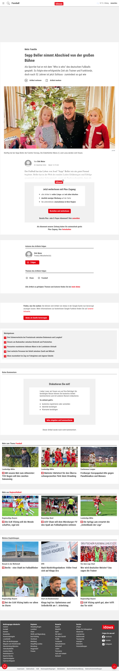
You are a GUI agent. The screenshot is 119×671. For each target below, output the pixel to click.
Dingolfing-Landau (36, 644)
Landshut (34, 629)
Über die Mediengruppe (10, 641)
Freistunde (58, 641)
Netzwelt (58, 656)
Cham (31, 278)
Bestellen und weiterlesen (59, 211)
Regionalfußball (15, 492)
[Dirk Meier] (29, 163)
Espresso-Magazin (9, 661)
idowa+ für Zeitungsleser (84, 629)
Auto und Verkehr (60, 653)
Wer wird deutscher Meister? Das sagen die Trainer (96, 569)
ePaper (78, 627)
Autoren (5, 627)
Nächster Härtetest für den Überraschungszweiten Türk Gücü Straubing (59, 474)
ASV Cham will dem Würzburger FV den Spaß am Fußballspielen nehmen (59, 523)
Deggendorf (34, 649)
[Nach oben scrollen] (114, 666)
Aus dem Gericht (60, 636)
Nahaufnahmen (60, 644)
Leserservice (80, 634)
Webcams (79, 644)
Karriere (5, 632)
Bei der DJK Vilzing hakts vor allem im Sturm (20, 604)
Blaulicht (58, 629)
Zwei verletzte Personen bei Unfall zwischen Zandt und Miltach (30, 351)
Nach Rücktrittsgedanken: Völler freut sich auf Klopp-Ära (59, 569)
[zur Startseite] (109, 626)
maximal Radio (8, 651)
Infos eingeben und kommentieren (59, 420)
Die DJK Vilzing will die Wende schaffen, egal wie (18, 523)
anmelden (76, 218)
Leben (57, 649)
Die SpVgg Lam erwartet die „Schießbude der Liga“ (95, 523)
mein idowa (76, 287)
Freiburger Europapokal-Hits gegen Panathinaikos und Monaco (97, 474)
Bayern (57, 627)
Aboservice (79, 632)
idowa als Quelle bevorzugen (36, 318)
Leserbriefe (6, 639)
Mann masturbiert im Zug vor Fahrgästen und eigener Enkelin (30, 356)
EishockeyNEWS (8, 649)
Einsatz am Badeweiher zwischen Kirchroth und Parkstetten (29, 342)
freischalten (66, 229)
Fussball (15, 3)
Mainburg (34, 641)
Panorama (58, 651)
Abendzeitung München (10, 646)
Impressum (20, 669)
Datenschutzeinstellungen (93, 669)
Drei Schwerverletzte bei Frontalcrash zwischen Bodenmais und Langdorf (34, 337)
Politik (57, 639)
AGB (37, 669)
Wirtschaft (58, 646)
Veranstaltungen (81, 646)
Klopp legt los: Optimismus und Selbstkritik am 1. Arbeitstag (56, 604)
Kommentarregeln (9, 636)
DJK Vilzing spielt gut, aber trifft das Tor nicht (97, 604)
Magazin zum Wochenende (12, 644)
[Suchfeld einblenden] (8, 3)
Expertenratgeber (8, 658)
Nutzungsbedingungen (48, 669)
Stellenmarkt (80, 636)
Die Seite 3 (58, 634)
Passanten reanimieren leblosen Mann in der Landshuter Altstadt (31, 347)
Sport (57, 632)
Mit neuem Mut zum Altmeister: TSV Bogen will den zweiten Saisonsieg (18, 476)
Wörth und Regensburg (38, 634)
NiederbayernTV (8, 653)
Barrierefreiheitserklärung (75, 669)
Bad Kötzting (35, 636)
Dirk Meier (41, 161)
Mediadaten (61, 669)
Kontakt (5, 629)
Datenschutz (30, 669)
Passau (33, 651)
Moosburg (34, 646)
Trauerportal (80, 639)
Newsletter (6, 634)
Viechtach (34, 639)
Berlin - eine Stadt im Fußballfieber (21, 567)
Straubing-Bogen (36, 627)
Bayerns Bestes (8, 656)
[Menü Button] (3, 3)
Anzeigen (79, 641)
